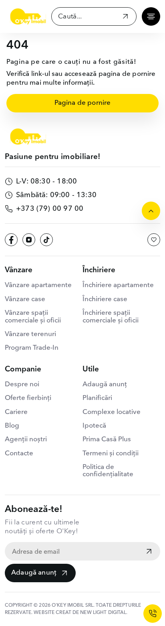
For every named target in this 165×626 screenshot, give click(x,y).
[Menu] (151, 16)
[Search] (125, 17)
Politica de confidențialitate (107, 471)
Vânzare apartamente (38, 285)
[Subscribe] (149, 552)
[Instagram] (28, 239)
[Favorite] (153, 239)
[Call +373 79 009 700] (152, 613)
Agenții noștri (26, 439)
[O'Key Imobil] (28, 16)
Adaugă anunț (33, 572)
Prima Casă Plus (106, 439)
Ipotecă (94, 425)
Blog (12, 425)
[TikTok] (46, 239)
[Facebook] (11, 239)
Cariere (16, 412)
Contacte (19, 453)
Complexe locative (111, 412)
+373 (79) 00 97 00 (49, 208)
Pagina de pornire (82, 103)
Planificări (97, 398)
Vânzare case (25, 299)
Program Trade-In (31, 348)
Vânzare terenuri (30, 334)
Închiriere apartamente (118, 285)
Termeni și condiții (110, 453)
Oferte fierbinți (28, 398)
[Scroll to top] (151, 211)
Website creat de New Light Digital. (80, 612)
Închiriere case (104, 299)
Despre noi (22, 384)
